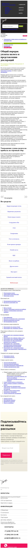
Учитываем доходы (9, 356)
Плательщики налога (9, 293)
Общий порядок (8, 398)
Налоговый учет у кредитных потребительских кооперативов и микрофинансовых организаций (12, 345)
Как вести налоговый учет (11, 302)
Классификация (8, 317)
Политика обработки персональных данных (8, 523)
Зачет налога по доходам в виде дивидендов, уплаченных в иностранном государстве (15, 388)
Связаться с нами (12, 547)
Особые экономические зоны (11, 367)
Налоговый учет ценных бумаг (12, 327)
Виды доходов (7, 308)
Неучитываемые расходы (10, 321)
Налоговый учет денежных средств (13, 328)
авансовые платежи (6, 70)
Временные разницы (9, 401)
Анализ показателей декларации (12, 393)
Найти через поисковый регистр (9, 29)
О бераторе (4, 510)
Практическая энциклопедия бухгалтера (10, 497)
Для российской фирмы (10, 362)
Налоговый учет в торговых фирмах (13, 339)
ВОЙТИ (20, 13)
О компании (5, 512)
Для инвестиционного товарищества (13, 365)
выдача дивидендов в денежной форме (11, 31)
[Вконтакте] (6, 541)
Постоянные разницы (9, 400)
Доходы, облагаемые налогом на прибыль (15, 309)
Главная (7, 7)
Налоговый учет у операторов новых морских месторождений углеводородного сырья (15, 349)
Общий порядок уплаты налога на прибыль (15, 372)
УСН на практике (6, 500)
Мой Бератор (8, 9)
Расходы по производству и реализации (14, 318)
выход (6, 13)
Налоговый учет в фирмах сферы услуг (14, 338)
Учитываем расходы (9, 357)
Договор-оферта (6, 520)
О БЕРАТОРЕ (22, 4)
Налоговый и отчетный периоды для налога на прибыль (16, 377)
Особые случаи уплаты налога (12, 390)
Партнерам (4, 517)
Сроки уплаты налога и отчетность (13, 382)
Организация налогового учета (12, 301)
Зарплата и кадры (6, 503)
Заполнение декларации (10, 392)
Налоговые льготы (9, 295)
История (7, 11)
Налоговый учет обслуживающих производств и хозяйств (13, 341)
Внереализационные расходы (11, 320)
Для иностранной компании (11, 364)
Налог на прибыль (9, 403)
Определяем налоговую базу (11, 294)
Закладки (7, 10)
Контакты (4, 515)
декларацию (4, 72)
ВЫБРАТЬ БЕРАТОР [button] (21, 9)
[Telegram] (5, 541)
